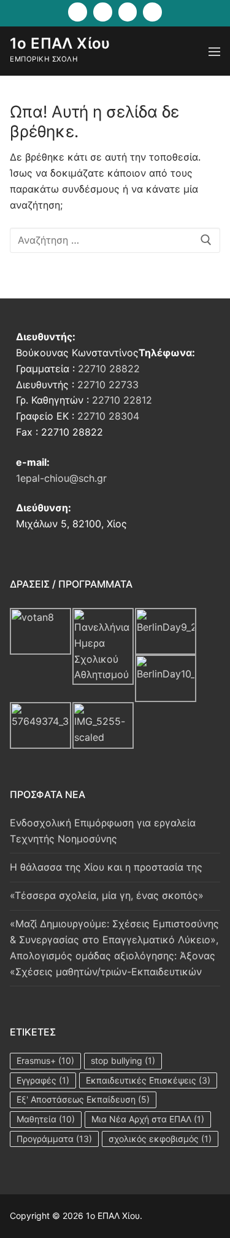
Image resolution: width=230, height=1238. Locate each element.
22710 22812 (122, 400)
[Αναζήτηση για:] (115, 241)
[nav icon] (214, 51)
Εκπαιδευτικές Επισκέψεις (148, 1080)
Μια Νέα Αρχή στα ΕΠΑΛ (147, 1119)
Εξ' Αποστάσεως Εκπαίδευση (83, 1099)
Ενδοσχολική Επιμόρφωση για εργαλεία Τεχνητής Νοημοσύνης (103, 831)
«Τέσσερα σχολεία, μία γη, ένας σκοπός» (107, 895)
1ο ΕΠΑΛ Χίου (60, 43)
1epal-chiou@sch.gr (61, 478)
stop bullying (123, 1060)
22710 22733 (108, 384)
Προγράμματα (54, 1138)
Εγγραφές (43, 1080)
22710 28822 (109, 368)
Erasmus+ (45, 1060)
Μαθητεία (46, 1119)
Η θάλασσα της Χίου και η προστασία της (106, 867)
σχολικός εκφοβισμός (160, 1138)
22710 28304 (108, 416)
